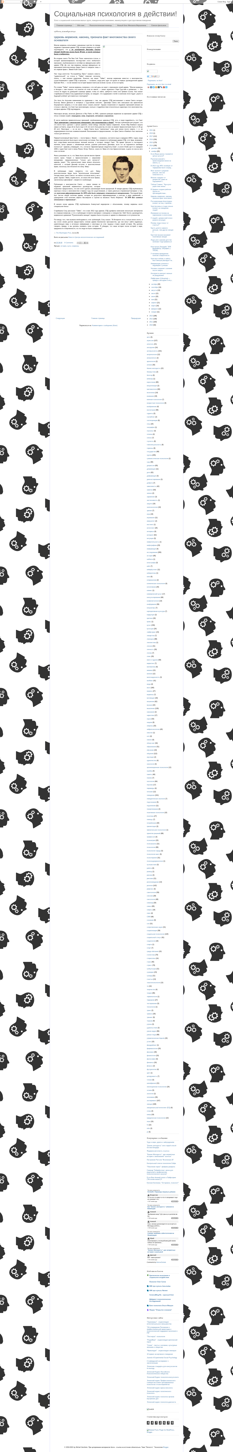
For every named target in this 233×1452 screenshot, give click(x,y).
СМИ (148, 917)
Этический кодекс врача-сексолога (160, 1388)
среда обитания (152, 951)
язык (148, 1121)
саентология (151, 892)
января (154, 312)
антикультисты (152, 351)
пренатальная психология (156, 830)
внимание (150, 396)
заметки (150, 490)
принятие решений (153, 833)
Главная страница (64, 25)
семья (149, 906)
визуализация (152, 386)
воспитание (151, 410)
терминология (152, 996)
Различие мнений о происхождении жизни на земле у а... (161, 161)
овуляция (150, 757)
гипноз (149, 438)
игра (148, 514)
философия (151, 1059)
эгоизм (149, 1090)
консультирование (153, 597)
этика (149, 1111)
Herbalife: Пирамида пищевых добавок (161, 1192)
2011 (151, 322)
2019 (151, 133)
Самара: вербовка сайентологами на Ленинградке (160, 1234)
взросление (151, 382)
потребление (151, 823)
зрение (149, 510)
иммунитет (151, 521)
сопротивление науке (154, 927)
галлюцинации (152, 420)
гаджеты (150, 413)
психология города (154, 851)
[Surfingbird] (166, 87)
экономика (150, 1097)
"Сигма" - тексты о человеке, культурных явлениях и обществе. (162, 1346)
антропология (152, 354)
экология (150, 1094)
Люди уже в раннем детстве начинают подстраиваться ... (161, 242)
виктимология (152, 389)
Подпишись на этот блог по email (159, 84)
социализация (152, 930)
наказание (150, 712)
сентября (154, 287)
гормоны (150, 448)
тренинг (149, 1017)
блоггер (149, 375)
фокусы (150, 1066)
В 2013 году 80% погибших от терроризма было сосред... (162, 167)
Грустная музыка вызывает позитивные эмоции (161, 236)
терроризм (150, 1000)
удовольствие (152, 1028)
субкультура (151, 969)
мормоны (75, 246)
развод (149, 871)
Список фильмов (158, 25)
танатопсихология (153, 982)
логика (149, 653)
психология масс (153, 854)
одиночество (151, 760)
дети (148, 472)
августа (154, 290)
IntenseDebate (161, 1262)
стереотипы (151, 958)
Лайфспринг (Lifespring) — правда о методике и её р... (162, 279)
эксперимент (151, 1100)
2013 (151, 316)
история (63, 246)
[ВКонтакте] (151, 87)
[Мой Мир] (159, 87)
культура (150, 629)
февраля (154, 309)
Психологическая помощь (101, 25)
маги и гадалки (152, 660)
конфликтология (153, 601)
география (150, 427)
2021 (151, 130)
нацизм (149, 722)
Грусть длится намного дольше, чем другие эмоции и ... (162, 230)
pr (147, 1132)
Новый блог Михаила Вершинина (131, 25)
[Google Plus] (164, 87)
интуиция (150, 538)
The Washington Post (63, 233)
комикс (149, 590)
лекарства (150, 635)
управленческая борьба (155, 1038)
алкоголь (150, 344)
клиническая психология (156, 583)
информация (151, 549)
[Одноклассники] (156, 87)
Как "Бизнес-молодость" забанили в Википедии (160, 1208)
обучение (150, 750)
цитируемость (152, 1076)
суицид (149, 976)
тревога (149, 1014)
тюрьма (149, 1021)
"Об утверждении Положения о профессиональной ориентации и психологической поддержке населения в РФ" (162, 1330)
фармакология (152, 1048)
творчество (151, 989)
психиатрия (151, 840)
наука (149, 719)
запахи (149, 493)
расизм (149, 875)
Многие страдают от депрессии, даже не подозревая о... (159, 179)
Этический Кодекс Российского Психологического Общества (158, 1373)
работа (149, 868)
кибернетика (151, 573)
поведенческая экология (156, 799)
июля (153, 293)
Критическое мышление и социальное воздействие (159, 1276)
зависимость (151, 486)
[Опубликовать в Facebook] (85, 243)
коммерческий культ (154, 594)
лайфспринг (151, 632)
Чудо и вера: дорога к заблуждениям (160, 1142)
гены (148, 424)
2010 (151, 325)
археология (151, 361)
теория (149, 993)
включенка (151, 392)
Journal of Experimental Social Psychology (162, 1358)
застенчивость (152, 500)
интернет (150, 535)
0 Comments (68, 243)
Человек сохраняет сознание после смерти (161, 269)
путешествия (151, 865)
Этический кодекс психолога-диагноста (161, 1402)
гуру (148, 462)
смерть (149, 910)
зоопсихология (152, 507)
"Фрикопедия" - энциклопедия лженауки (161, 1351)
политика (150, 816)
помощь (150, 819)
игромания (150, 518)
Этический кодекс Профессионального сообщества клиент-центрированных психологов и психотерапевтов (161, 1382)
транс (149, 1010)
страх (149, 962)
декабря (154, 148)
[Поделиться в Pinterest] (87, 243)
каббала (150, 559)
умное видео (151, 1031)
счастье (150, 979)
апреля (154, 303)
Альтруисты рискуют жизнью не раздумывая (161, 274)
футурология (151, 1069)
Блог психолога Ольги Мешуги (161, 1305)
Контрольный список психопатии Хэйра (161, 1163)
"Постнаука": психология (156, 1336)
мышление (151, 708)
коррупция (150, 615)
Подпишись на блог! (155, 80)
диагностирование (153, 479)
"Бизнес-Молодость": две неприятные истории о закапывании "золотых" (161, 1155)
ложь (149, 656)
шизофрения (151, 1083)
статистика (151, 955)
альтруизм (150, 347)
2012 (151, 319)
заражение (151, 497)
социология (151, 941)
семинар (150, 903)
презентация (151, 826)
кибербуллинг (152, 569)
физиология (151, 1055)
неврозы (150, 726)
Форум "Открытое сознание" (160, 1310)
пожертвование (152, 809)
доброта (150, 483)
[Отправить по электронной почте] (78, 243)
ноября (154, 151)
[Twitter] (153, 87)
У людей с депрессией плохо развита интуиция (161, 219)
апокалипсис (151, 358)
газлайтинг (151, 417)
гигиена (149, 434)
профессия (151, 837)
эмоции (149, 1104)
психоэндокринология (155, 861)
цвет (148, 1073)
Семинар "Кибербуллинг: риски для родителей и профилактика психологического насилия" (160, 1172)
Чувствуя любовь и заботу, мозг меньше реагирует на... (162, 259)
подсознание (151, 802)
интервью (150, 531)
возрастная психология (155, 403)
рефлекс (150, 889)
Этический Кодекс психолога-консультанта (163, 1377)
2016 (151, 139)
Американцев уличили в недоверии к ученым (159, 264)
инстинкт (150, 524)
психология (151, 847)
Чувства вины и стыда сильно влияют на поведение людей (162, 208)
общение (150, 753)
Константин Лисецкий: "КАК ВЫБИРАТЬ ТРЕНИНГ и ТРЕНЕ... (161, 248)
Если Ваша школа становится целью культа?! (162, 155)
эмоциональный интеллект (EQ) (158, 1108)
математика (151, 667)
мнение (149, 674)
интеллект (150, 528)
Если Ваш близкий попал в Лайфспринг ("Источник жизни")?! (161, 1178)
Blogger (165, 1447)
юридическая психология (156, 1118)
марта (153, 306)
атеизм (149, 365)
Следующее (60, 318)
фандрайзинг (151, 1045)
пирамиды (150, 788)
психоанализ (151, 844)
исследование (152, 552)
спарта (149, 944)
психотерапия (152, 858)
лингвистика (151, 642)
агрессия (150, 340)
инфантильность (153, 542)
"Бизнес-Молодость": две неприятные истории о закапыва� (161, 1251)
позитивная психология (155, 812)
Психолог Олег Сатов (157, 1282)
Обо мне (80, 25)
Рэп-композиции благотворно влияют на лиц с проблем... (162, 202)
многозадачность (153, 677)
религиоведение (153, 882)
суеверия (150, 972)
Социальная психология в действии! (115, 14)
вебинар (150, 379)
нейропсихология (153, 729)
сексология (151, 899)
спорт (149, 948)
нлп (148, 736)
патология (150, 781)
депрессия (151, 465)
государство (151, 451)
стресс (149, 965)
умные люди (151, 1035)
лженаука (150, 639)
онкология (150, 764)
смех (148, 913)
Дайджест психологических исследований (160, 1300)
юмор (149, 1114)
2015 (151, 142)
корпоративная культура (156, 611)
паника (149, 778)
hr (147, 1125)
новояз (149, 740)
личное (149, 646)
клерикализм (151, 580)
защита (149, 504)
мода (149, 684)
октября (154, 284)
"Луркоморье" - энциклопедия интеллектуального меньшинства (159, 1323)
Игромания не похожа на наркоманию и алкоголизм (161, 214)
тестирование (152, 1003)
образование (151, 747)
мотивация (151, 698)
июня (153, 296)
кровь (149, 622)
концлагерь (151, 608)
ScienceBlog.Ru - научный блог (161, 1295)
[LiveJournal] (161, 87)
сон (148, 924)
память (149, 774)
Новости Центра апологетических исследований (86, 237)
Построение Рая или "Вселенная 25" (160, 1160)
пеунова (150, 785)
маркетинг (150, 663)
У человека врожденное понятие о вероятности (160, 254)
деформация (151, 476)
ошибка (149, 771)
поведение (151, 795)
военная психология (154, 399)
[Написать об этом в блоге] (80, 243)
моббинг (150, 681)
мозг (148, 688)
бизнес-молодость (153, 368)
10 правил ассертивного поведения (160, 1354)
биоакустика (151, 372)
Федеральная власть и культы (158, 1151)
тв (147, 986)
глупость (150, 441)
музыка (149, 705)
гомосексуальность (154, 445)
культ (69, 246)
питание (150, 792)
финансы (150, 1062)
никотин (150, 733)
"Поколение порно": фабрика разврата (161, 1167)
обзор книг (150, 743)
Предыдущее (136, 318)
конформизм (151, 604)
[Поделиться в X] (82, 243)
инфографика (152, 545)
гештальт (150, 431)
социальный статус (154, 937)
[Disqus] (98, 281)
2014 (151, 145)
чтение (149, 1080)
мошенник (150, 701)
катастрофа (151, 563)
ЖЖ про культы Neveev (158, 1290)
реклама (150, 878)
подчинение (151, 806)
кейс (148, 566)
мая (153, 299)
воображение (151, 406)
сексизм (150, 896)
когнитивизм (151, 587)
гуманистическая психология (157, 458)
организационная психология (157, 767)
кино (148, 576)
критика (149, 618)
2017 (151, 136)
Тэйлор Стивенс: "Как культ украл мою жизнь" (161, 185)
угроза (149, 1024)
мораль (149, 691)
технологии (151, 1007)
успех (149, 1041)
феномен (150, 1052)
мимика (149, 670)
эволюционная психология (156, 1087)
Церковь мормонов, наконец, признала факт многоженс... (162, 197)
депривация (151, 469)
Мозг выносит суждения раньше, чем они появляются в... (159, 172)
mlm (148, 1128)
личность (150, 649)
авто (148, 337)
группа (149, 455)
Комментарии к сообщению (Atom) (104, 325)
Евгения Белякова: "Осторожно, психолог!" (163, 1183)
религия (150, 885)
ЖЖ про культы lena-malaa (159, 1286)
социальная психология (155, 934)
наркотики (150, 715)
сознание (150, 920)
